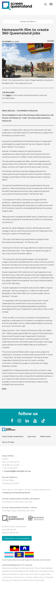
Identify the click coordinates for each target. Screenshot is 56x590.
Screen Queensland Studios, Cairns (19, 507)
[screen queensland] (17, 5)
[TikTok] (43, 420)
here (8, 95)
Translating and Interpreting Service (16, 493)
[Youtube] (35, 420)
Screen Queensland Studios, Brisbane (21, 499)
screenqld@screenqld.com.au (17, 471)
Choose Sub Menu (27, 21)
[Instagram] (20, 420)
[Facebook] (12, 420)
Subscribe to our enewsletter (17, 538)
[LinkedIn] (27, 420)
